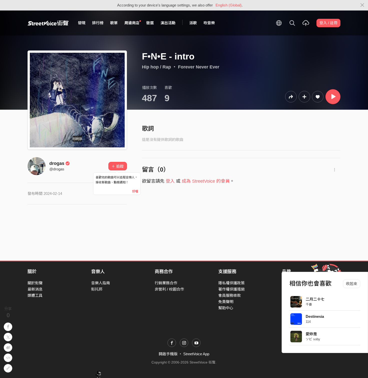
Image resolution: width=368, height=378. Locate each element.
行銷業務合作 (166, 283)
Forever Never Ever (198, 66)
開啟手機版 (168, 354)
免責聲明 (225, 302)
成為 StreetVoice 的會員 (206, 181)
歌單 (114, 23)
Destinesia (315, 316)
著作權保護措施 (231, 289)
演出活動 (167, 23)
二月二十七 (315, 299)
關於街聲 (35, 283)
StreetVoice (48, 22)
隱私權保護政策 (231, 283)
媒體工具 (35, 295)
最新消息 (35, 289)
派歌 (193, 23)
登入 (170, 181)
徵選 (150, 23)
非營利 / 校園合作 (169, 289)
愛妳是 (311, 334)
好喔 (135, 191)
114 (308, 322)
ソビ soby (313, 339)
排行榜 (97, 23)
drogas (56, 163)
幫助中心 (225, 308)
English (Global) (229, 5)
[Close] (362, 5)
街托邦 (96, 289)
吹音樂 (209, 23)
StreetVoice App (196, 354)
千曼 (309, 304)
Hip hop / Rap (156, 66)
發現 (81, 23)
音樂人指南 (100, 283)
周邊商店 (131, 23)
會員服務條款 (229, 295)
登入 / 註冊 (328, 23)
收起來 (351, 284)
